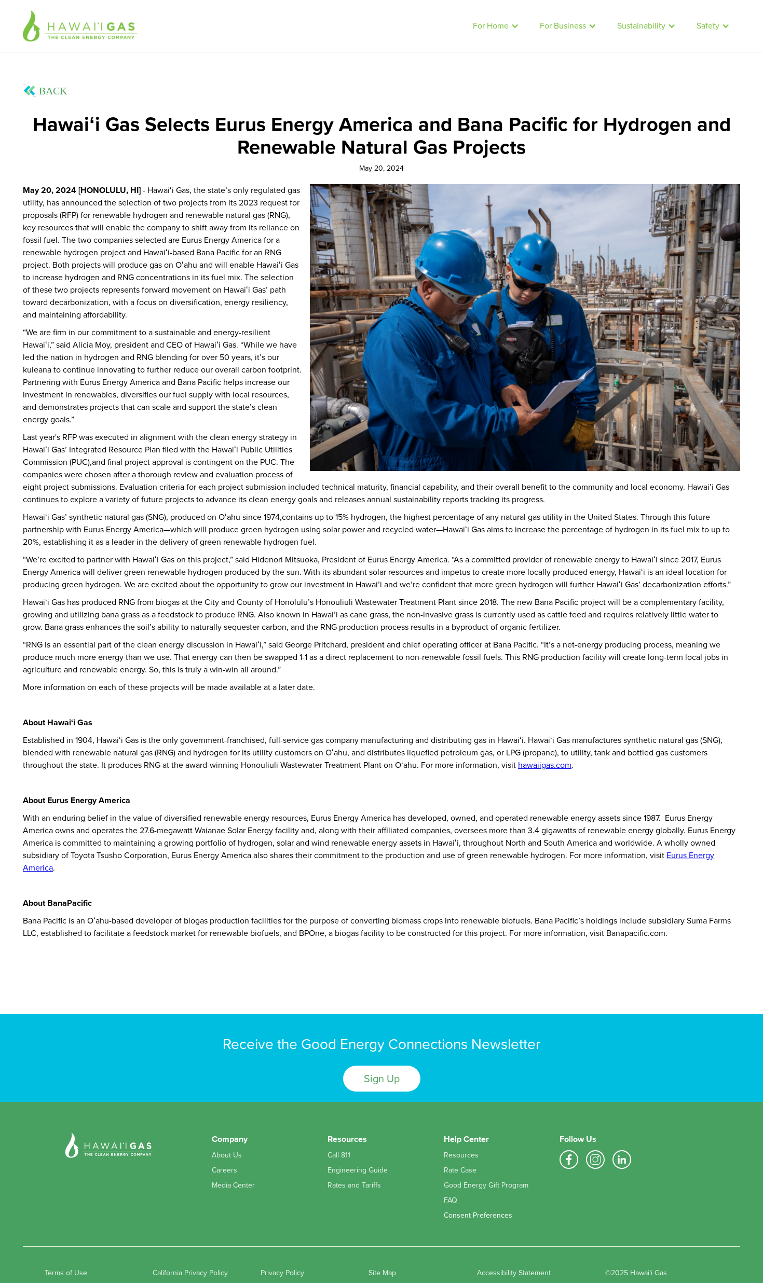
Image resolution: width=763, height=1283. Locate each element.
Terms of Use (66, 1273)
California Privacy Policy (190, 1273)
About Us (227, 1155)
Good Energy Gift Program (486, 1185)
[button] (495, 26)
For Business (563, 26)
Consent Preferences (478, 1215)
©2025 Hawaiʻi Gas (636, 1273)
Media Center (233, 1185)
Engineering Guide (358, 1170)
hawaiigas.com (544, 765)
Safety (708, 26)
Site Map (382, 1273)
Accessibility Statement (514, 1273)
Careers (224, 1170)
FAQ (450, 1200)
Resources (461, 1155)
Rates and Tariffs (354, 1185)
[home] (242, 26)
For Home (491, 26)
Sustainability (641, 26)
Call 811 (339, 1155)
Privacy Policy (282, 1273)
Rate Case (460, 1170)
